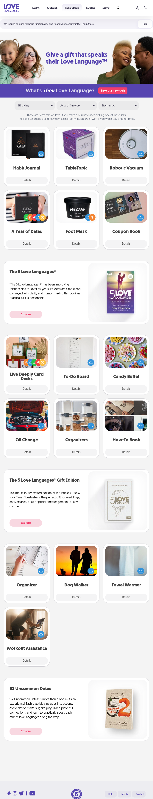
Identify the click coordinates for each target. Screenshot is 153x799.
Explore (26, 314)
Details (27, 180)
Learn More (88, 24)
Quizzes (52, 8)
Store (106, 8)
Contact (140, 794)
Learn (36, 8)
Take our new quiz (113, 90)
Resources (72, 8)
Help (110, 794)
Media (124, 794)
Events (90, 8)
